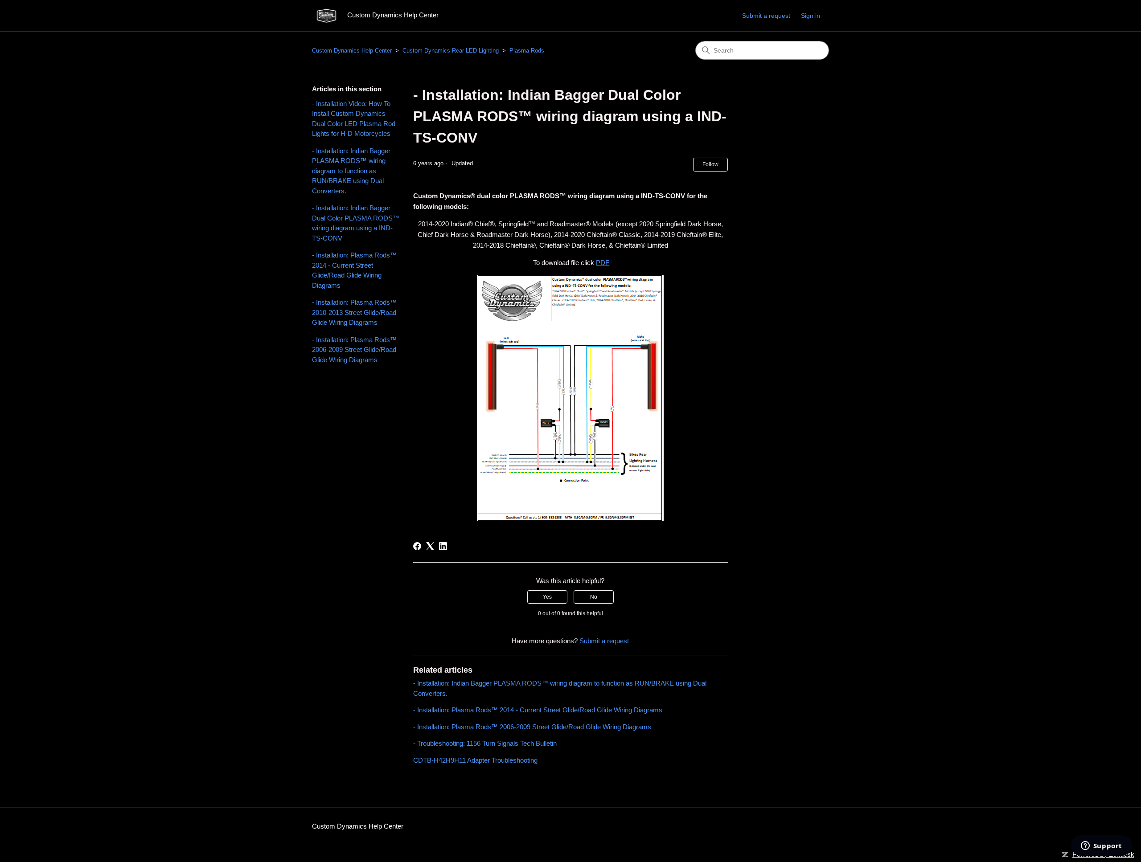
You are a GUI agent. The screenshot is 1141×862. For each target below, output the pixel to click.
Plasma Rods (526, 50)
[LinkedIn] (443, 546)
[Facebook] (417, 546)
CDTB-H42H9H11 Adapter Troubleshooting (475, 760)
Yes (547, 597)
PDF (602, 262)
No (593, 597)
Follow (710, 164)
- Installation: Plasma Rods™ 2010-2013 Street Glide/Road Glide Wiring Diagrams (354, 312)
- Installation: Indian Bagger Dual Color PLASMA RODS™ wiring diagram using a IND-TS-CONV (355, 223)
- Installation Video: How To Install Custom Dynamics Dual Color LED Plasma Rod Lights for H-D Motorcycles (353, 119)
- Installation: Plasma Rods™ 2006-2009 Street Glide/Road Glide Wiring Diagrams (354, 350)
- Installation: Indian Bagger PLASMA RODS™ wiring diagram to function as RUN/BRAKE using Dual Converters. (351, 171)
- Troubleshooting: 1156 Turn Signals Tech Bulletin (485, 743)
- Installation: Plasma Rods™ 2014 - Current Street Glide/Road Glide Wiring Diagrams (354, 270)
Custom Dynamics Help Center (352, 50)
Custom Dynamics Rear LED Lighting (450, 50)
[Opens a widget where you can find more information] (1101, 846)
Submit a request (766, 15)
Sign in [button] (810, 15)
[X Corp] (430, 546)
